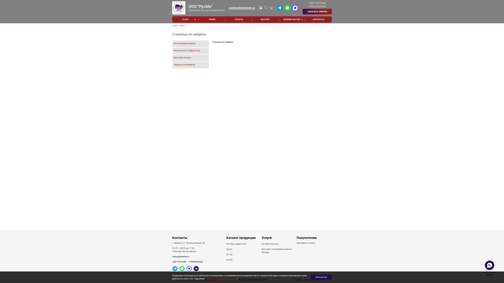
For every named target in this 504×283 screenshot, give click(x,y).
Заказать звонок (317, 11)
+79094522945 (317, 6)
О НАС (185, 19)
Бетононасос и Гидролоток (187, 50)
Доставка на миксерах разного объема (277, 251)
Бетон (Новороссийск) (185, 43)
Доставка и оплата (306, 243)
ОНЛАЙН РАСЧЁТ (291, 19)
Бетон (229, 249)
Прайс (212, 19)
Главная (175, 26)
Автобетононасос (270, 244)
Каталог (265, 19)
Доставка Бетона (182, 57)
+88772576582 (317, 3)
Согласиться (321, 277)
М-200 (229, 260)
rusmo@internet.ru (242, 8)
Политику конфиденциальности (221, 278)
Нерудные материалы (184, 64)
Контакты (318, 19)
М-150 (229, 254)
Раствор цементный (236, 244)
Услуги (239, 19)
